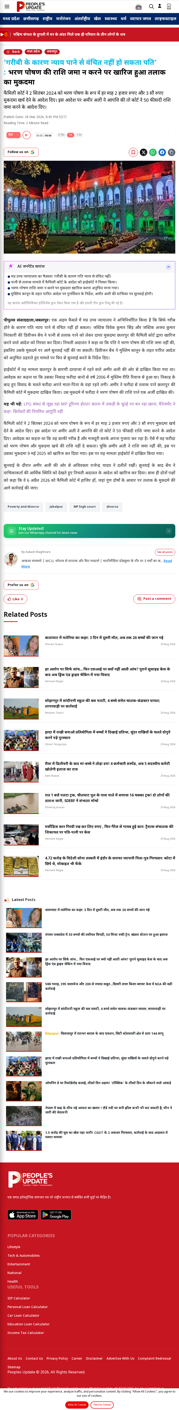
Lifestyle (13, 1247)
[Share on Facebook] (162, 152)
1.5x (79, 134)
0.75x (61, 134)
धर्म (123, 19)
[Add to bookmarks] (133, 152)
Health (12, 1282)
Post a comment (157, 599)
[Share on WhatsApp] (153, 152)
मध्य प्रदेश (11, 19)
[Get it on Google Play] (56, 1215)
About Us (14, 1359)
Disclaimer (94, 1359)
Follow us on (18, 152)
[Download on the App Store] (22, 1215)
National (14, 1273)
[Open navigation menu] (7, 6)
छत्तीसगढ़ (31, 19)
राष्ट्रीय (47, 19)
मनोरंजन (63, 19)
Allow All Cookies (77, 1405)
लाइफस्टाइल (165, 19)
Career (77, 1359)
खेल (97, 19)
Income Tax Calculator (25, 1333)
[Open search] (151, 6)
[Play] (26, 135)
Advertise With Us (120, 1359)
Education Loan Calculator (28, 1324)
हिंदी (10, 134)
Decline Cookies (102, 1405)
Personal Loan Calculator (27, 1307)
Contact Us (34, 1359)
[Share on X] (143, 152)
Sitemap (14, 1367)
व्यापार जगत (140, 19)
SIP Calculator (18, 1298)
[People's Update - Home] (30, 6)
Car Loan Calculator (23, 1316)
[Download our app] (168, 6)
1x (70, 134)
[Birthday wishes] (138, 6)
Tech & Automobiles (23, 1256)
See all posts (165, 552)
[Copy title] (171, 152)
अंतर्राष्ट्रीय (82, 19)
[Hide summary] (168, 267)
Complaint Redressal (154, 1359)
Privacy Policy (57, 1359)
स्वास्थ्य (111, 19)
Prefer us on (18, 585)
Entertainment (18, 1264)
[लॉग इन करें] (159, 5)
